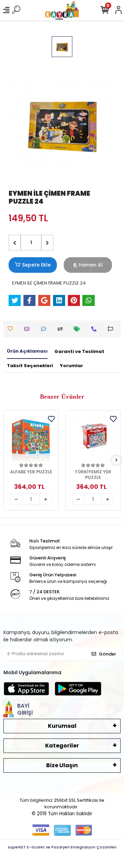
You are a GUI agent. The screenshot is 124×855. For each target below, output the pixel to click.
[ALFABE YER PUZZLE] (31, 438)
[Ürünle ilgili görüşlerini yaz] (45, 329)
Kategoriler (62, 746)
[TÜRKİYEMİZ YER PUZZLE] (93, 438)
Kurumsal (62, 726)
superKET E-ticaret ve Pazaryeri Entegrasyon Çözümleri (62, 847)
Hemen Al (91, 264)
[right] (116, 460)
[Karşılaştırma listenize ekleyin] (62, 329)
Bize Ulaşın (62, 765)
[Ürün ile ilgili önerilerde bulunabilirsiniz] (112, 329)
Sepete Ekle (36, 264)
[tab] (27, 351)
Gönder (107, 654)
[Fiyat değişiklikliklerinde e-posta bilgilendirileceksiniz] (78, 329)
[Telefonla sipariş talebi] (96, 329)
